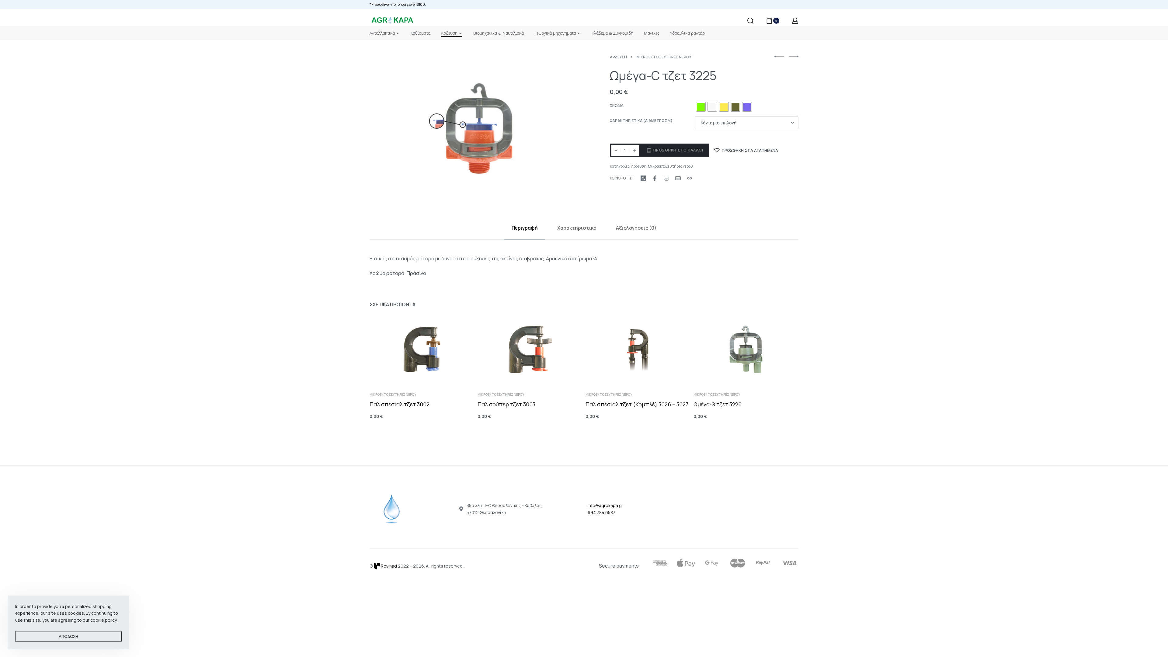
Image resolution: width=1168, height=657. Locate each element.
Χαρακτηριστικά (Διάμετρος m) (641, 120)
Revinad (388, 566)
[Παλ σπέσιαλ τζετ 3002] (422, 349)
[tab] (525, 228)
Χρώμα (617, 105)
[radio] (700, 106)
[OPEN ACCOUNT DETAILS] (795, 20)
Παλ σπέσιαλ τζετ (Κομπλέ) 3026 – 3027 (637, 404)
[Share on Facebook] (655, 178)
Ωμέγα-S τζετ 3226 (717, 404)
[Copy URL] (689, 178)
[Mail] (678, 178)
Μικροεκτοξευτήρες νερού (664, 57)
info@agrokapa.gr (605, 505)
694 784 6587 (601, 512)
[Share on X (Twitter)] (643, 178)
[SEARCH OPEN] (750, 20)
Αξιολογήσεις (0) (636, 227)
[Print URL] (666, 178)
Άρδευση (618, 57)
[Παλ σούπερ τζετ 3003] (530, 349)
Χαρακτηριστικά (576, 227)
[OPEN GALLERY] (475, 128)
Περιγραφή (525, 227)
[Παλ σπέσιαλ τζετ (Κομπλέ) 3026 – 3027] (638, 349)
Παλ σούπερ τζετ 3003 (506, 404)
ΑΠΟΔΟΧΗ (68, 636)
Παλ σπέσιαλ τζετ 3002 (399, 404)
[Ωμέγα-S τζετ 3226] (745, 349)
